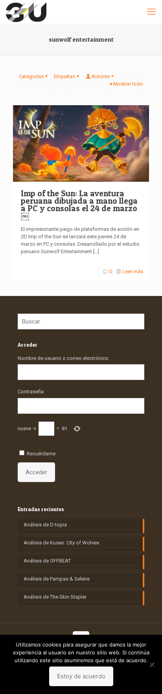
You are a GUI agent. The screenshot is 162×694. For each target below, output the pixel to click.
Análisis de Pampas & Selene (57, 579)
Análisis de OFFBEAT (47, 561)
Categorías (31, 76)
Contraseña (31, 391)
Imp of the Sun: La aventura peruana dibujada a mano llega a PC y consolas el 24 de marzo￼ (79, 204)
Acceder (36, 472)
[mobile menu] (151, 11)
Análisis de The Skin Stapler (55, 597)
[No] (152, 664)
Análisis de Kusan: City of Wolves (61, 543)
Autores (101, 76)
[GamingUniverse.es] (26, 12)
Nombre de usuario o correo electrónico (63, 358)
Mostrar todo (128, 84)
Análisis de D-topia (45, 525)
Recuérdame (41, 454)
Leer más (132, 271)
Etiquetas (64, 76)
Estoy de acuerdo (81, 676)
